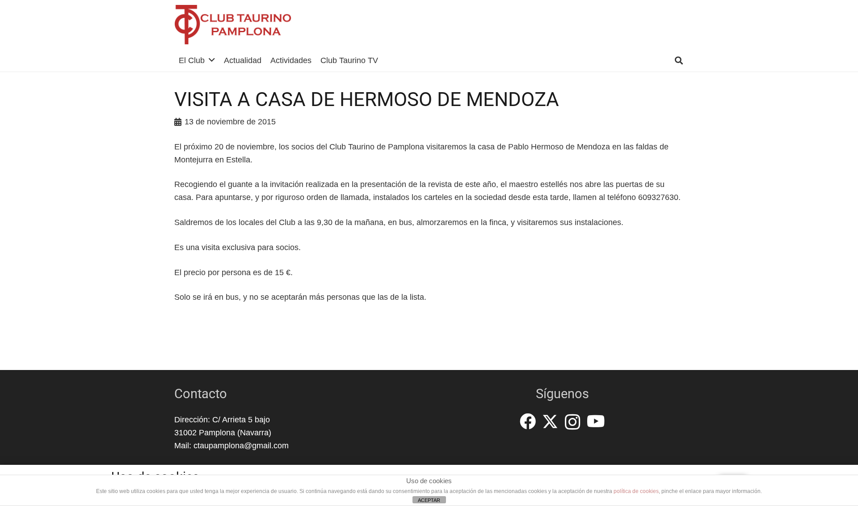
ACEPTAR (429, 500)
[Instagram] (572, 422)
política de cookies (636, 491)
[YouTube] (596, 421)
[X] (550, 421)
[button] (212, 60)
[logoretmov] (233, 24)
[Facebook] (528, 421)
